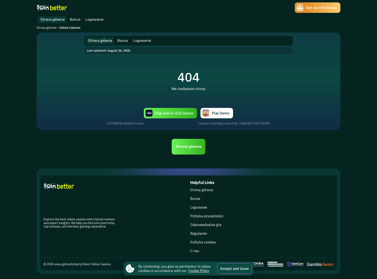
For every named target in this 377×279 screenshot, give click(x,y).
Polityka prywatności (206, 216)
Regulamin (198, 233)
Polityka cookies (203, 242)
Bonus (195, 198)
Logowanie (198, 207)
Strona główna (47, 27)
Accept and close (234, 268)
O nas (194, 251)
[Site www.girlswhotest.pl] (52, 7)
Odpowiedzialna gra (205, 225)
